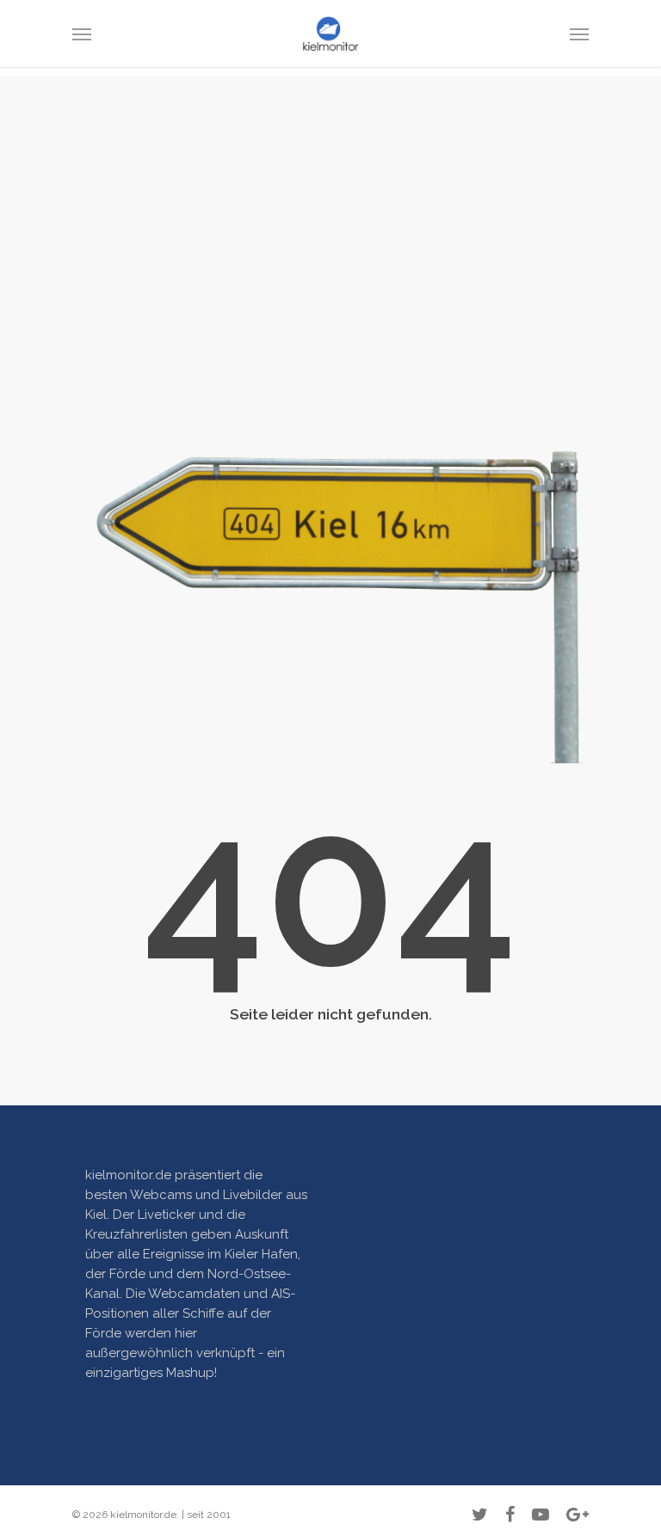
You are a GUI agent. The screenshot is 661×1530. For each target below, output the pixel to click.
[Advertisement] (330, 196)
